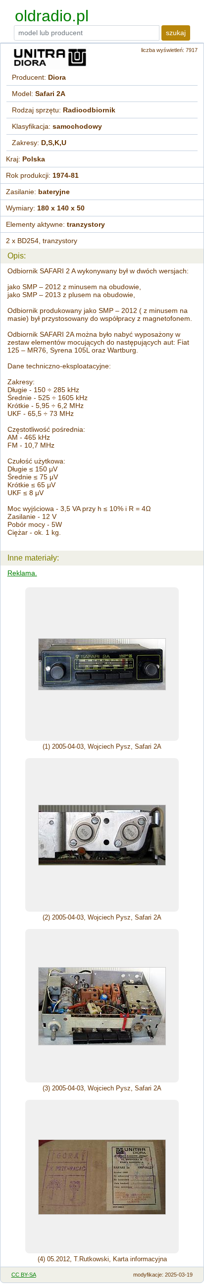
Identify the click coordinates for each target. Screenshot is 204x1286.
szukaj (176, 33)
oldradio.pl (52, 16)
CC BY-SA (23, 1275)
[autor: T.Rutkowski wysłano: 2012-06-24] (102, 1177)
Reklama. (22, 573)
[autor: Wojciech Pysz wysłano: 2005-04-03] (102, 664)
